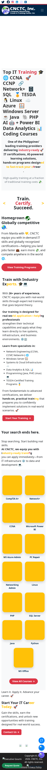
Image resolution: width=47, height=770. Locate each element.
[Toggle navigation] (42, 10)
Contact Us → (11, 732)
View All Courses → (23, 681)
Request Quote (12, 765)
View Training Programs (21, 267)
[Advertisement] (23, 40)
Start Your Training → (18, 418)
